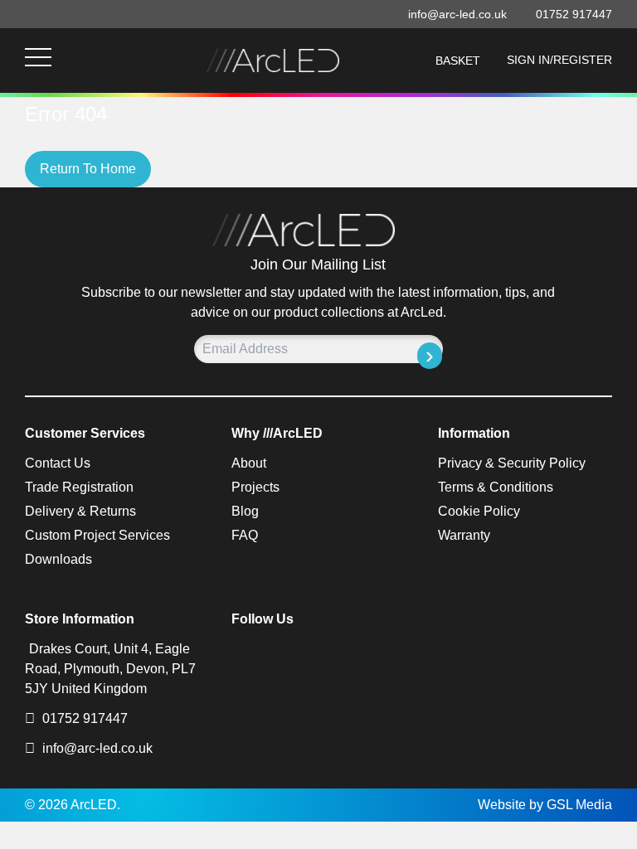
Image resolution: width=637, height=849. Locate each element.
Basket (457, 60)
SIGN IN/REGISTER (559, 59)
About (248, 463)
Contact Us (57, 463)
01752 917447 (83, 718)
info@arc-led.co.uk (97, 748)
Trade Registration (79, 487)
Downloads (58, 559)
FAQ (244, 535)
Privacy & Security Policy (512, 463)
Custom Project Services (97, 535)
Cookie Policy (479, 511)
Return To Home (88, 169)
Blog (245, 511)
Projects (255, 487)
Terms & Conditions (495, 487)
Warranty (464, 535)
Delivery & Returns (80, 511)
